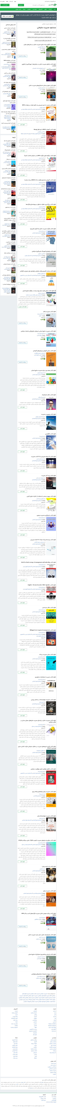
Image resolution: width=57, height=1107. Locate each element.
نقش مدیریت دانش (27, 240)
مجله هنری (15, 1056)
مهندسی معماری (52, 1043)
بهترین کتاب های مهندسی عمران (38, 739)
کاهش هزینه (26, 504)
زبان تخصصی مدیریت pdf (36, 592)
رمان (55, 1013)
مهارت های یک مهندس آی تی (34, 148)
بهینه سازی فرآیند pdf (36, 212)
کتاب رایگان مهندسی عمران (32, 737)
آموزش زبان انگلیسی (37, 570)
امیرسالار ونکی (41, 397)
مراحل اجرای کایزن (31, 506)
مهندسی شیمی (53, 1049)
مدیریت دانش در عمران (36, 730)
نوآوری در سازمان (38, 506)
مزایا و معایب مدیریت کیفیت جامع (35, 853)
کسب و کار (22, 242)
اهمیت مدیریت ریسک (25, 664)
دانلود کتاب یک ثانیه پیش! (49, 866)
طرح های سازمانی (34, 404)
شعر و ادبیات (53, 1063)
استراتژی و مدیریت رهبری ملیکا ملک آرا (27, 525)
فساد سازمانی (35, 999)
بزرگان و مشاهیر (34, 1040)
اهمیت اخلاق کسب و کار (33, 782)
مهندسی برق (53, 1045)
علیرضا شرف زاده (40, 333)
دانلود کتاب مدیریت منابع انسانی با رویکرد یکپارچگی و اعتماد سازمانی (38, 331)
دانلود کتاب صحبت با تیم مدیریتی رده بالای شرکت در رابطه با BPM (39, 105)
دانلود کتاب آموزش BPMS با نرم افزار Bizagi (45, 129)
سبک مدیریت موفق (31, 483)
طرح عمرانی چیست (41, 733)
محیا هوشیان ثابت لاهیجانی (38, 68)
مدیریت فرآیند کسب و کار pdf (39, 142)
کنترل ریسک (31, 662)
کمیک (55, 1020)
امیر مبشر (8, 268)
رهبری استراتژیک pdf (41, 526)
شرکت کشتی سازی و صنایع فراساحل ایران (37, 759)
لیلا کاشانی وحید (40, 314)
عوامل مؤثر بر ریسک (37, 669)
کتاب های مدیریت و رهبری (35, 685)
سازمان (40, 315)
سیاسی (35, 1023)
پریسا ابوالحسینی (40, 976)
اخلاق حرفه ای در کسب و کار (39, 780)
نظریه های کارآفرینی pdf (36, 441)
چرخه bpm (27, 118)
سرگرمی (35, 1047)
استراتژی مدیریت (31, 530)
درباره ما (54, 1098)
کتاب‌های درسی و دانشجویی (7, 106)
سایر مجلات (15, 1058)
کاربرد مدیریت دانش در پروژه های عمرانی (34, 731)
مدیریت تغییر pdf (33, 709)
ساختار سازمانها (23, 483)
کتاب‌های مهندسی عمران (37, 726)
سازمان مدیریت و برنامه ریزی (33, 32)
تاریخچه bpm (32, 118)
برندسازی (28, 487)
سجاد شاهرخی (7, 31)
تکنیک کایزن (38, 504)
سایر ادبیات (54, 1031)
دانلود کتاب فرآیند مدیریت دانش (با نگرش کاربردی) (43, 229)
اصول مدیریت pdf (32, 526)
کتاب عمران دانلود (22, 735)
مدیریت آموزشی (29, 466)
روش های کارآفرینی (37, 445)
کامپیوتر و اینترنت (14, 1027)
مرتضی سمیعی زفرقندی (39, 353)
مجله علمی (15, 1052)
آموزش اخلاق (38, 777)
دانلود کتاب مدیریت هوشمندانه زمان (46, 816)
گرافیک (16, 1025)
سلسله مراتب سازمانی (40, 507)
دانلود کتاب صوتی (23, 306)
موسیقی (35, 1052)
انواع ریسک (31, 669)
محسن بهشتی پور (6, 127)
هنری (36, 1056)
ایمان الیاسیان (41, 657)
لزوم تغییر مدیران (25, 711)
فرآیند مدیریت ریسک (34, 664)
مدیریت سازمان (25, 259)
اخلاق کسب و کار (42, 782)
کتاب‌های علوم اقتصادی (37, 255)
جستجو (21, 5)
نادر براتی (8, 142)
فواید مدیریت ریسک (28, 666)
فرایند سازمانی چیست (23, 114)
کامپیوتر (40, 9)
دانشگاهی (36, 919)
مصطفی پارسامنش (40, 498)
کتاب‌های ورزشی (7, 104)
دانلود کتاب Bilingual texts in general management (43, 630)
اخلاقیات (33, 777)
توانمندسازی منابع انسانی (36, 296)
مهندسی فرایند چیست (40, 217)
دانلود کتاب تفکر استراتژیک (49, 395)
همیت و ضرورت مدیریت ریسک (39, 666)
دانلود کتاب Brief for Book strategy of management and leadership (38, 562)
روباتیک (54, 1050)
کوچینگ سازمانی (38, 261)
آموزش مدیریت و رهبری (27, 422)
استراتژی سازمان (42, 404)
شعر (55, 1014)
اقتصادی (35, 1011)
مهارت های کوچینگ (35, 262)
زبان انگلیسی (33, 594)
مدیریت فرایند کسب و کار (28, 163)
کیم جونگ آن (7, 257)
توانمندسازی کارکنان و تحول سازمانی (26, 300)
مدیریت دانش (26, 236)
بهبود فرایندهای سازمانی (40, 118)
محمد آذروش (7, 223)
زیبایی (35, 1045)
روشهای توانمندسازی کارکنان (39, 300)
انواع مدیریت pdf (36, 242)
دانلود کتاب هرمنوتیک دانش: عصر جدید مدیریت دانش (42, 935)
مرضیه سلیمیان (41, 956)
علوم (45, 9)
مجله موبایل (15, 1041)
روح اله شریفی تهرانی (40, 416)
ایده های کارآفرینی (28, 445)
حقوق (36, 1027)
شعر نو (54, 1016)
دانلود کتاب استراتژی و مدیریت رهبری (46, 515)
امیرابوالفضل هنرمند (6, 288)
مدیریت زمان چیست (41, 806)
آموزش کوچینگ (31, 261)
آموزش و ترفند (15, 1013)
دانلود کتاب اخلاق (26, 784)
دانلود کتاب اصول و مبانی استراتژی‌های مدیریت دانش (42, 85)
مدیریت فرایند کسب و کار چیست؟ (35, 114)
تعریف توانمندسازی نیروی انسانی (25, 298)
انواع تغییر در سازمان (36, 707)
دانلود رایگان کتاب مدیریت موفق (33, 528)
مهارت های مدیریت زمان (28, 799)
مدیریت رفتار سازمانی (33, 279)
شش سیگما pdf (26, 857)
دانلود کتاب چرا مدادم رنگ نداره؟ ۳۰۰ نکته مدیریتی (43, 540)
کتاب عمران (28, 735)
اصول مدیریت (42, 243)
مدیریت (37, 121)
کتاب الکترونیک (42, 1096)
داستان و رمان (53, 1065)
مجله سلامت (15, 1054)
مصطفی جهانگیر (41, 273)
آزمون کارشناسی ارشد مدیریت (26, 639)
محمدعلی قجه (7, 277)
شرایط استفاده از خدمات (51, 1102)
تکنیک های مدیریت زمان (26, 804)
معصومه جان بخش (40, 478)
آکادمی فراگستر (41, 132)
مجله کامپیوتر (15, 1040)
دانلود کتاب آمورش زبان (36, 572)
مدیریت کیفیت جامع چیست (35, 848)
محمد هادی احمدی (40, 459)
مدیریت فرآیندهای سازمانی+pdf (34, 113)
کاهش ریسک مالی (37, 667)
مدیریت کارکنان (23, 756)
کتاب (17, 1084)
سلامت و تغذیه (34, 1049)
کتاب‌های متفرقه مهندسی (7, 119)
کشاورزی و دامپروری (33, 1031)
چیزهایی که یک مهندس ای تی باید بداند (31, 120)
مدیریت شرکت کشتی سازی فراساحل (26, 757)
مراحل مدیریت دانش (29, 238)
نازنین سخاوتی (41, 253)
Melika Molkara (36, 641)
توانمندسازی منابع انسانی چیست (38, 298)
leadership (29, 572)
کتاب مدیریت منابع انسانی (34, 302)
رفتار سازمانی (28, 243)
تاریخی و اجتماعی (52, 1068)
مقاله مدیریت (38, 464)
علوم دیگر (35, 1034)
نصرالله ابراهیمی (41, 47)
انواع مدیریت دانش (35, 240)
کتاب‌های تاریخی (7, 117)
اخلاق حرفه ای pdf (35, 778)
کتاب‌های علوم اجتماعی (6, 43)
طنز (55, 1018)
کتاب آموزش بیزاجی (37, 139)
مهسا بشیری (7, 75)
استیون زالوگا (7, 115)
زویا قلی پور (7, 200)
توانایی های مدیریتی (37, 761)
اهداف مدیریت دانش (37, 238)
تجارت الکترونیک (14, 1018)
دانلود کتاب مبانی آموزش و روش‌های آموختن (44, 351)
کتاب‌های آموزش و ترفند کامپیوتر (35, 133)
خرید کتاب (43, 1100)
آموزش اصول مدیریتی (36, 422)
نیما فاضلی (42, 869)
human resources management (36, 304)
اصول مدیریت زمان (37, 799)
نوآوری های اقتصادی (23, 506)
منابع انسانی (20, 304)
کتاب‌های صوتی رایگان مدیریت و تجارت (43, 40)
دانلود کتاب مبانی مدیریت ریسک (47, 654)
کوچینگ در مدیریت (23, 261)
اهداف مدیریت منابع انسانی (35, 378)
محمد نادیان (41, 937)
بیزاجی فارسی (29, 139)
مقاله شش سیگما (36, 859)
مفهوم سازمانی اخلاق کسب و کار (26, 780)
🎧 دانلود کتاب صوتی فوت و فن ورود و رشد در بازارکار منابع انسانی (39, 291)
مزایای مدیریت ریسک (29, 667)
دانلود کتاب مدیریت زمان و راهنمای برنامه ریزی (44, 791)
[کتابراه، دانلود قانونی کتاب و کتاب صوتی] (42, 52)
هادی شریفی (41, 158)
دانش (41, 48)
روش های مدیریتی (35, 243)
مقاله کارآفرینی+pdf (38, 443)
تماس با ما (2, 1)
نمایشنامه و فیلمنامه (52, 1025)
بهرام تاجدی (41, 917)
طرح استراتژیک (38, 402)
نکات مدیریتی (38, 756)
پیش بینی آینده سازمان (35, 485)
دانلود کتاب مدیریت (34, 196)
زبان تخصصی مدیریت (36, 639)
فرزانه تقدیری (7, 84)
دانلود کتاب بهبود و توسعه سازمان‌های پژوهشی (43, 974)
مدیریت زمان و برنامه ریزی (31, 806)
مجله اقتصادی (15, 1047)
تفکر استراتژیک (23, 402)
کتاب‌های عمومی (28, 255)
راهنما (7, 1)
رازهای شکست (38, 483)
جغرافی (35, 1018)
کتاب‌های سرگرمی (7, 292)
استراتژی (43, 532)
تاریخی (35, 1016)
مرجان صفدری (41, 88)
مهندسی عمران (53, 1041)
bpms (33, 116)
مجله (24, 9)
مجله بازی (16, 1043)
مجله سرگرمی (15, 1045)
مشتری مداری (33, 487)
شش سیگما (32, 857)
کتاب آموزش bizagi (36, 141)
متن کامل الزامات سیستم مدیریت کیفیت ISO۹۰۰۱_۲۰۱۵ (39, 37)
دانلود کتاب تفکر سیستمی (49, 607)
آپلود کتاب (5, 5)
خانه (55, 9)
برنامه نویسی (15, 1016)
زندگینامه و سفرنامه (52, 1023)
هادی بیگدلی (7, 161)
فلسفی (35, 1025)
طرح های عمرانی (22, 731)
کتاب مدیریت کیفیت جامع (24, 850)
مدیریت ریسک (38, 662)
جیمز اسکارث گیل (6, 152)
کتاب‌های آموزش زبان (6, 225)
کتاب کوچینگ (42, 262)
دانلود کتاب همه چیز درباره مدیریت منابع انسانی (43, 370)
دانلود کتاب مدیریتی (33, 259)
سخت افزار (15, 1020)
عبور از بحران (26, 485)
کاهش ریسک (26, 662)
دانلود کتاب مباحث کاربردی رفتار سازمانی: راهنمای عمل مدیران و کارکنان (38, 271)
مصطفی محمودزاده (40, 750)
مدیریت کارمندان (32, 424)
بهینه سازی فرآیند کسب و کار (31, 214)
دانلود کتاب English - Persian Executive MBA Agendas (42, 585)
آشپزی (35, 1041)
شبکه (16, 1022)
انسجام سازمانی (42, 999)
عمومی (29, 9)
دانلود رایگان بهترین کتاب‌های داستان (7, 144)
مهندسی (35, 9)
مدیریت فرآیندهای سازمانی (39, 116)
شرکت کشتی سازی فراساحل (39, 757)
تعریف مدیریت (26, 464)
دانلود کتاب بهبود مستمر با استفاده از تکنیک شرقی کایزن (41, 496)
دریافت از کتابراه (22, 56)
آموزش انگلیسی (29, 570)
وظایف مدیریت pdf (29, 242)
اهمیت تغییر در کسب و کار (34, 711)
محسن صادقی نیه (29, 641)
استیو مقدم (41, 702)
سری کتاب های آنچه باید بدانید (34, 823)
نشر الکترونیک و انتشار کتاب (50, 1)
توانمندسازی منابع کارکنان (25, 296)
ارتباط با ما (54, 1096)
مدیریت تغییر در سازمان (27, 707)
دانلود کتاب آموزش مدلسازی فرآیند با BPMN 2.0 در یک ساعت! (40, 180)
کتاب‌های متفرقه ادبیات (6, 247)
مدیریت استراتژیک (30, 402)
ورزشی (35, 1054)
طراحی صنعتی (53, 1040)
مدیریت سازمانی (25, 424)
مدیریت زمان (42, 485)
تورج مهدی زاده (41, 771)
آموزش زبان (53, 1029)
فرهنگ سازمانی (28, 777)
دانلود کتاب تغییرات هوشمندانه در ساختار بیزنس (43, 700)
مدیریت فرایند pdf (37, 163)
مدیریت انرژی (32, 504)
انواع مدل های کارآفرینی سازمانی (34, 447)
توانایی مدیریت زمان (36, 878)
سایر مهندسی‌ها (53, 1052)
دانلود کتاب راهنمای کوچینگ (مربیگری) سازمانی (44, 251)
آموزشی (54, 1074)
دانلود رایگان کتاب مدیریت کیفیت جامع (37, 851)
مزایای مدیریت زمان (36, 801)
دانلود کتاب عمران (41, 737)
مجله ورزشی (15, 1049)
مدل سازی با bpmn (37, 187)
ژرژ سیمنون (7, 170)
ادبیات (50, 9)
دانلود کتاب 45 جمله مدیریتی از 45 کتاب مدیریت (43, 456)
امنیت (16, 1014)
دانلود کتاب (22, 124)
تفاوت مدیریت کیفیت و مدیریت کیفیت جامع (32, 855)
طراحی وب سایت (14, 1023)
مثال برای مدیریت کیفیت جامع (37, 850)
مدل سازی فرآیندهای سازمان (25, 116)
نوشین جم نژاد (7, 190)
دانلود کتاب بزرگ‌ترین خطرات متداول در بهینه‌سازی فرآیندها (41, 204)
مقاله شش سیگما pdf (27, 859)
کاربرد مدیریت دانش (27, 733)
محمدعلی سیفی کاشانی (39, 542)
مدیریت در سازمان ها (41, 424)
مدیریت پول (21, 485)
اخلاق (32, 784)
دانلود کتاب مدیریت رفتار (49, 311)
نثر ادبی (54, 1022)
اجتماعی (35, 1022)
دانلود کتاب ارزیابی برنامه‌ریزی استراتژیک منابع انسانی (42, 954)
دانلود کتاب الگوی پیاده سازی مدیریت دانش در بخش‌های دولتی (40, 44)
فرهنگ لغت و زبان (52, 1027)
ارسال (31, 1088)
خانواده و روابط (34, 1043)
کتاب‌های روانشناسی (7, 33)
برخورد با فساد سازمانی (40, 487)
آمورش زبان (23, 570)
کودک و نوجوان (34, 1050)
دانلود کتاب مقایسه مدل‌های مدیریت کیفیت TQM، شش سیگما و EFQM (37, 840)
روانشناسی (35, 1020)
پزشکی (35, 1014)
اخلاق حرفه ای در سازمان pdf (25, 778)
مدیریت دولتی (23, 466)
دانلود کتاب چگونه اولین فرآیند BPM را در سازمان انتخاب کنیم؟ (40, 155)
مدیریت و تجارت (53, 1070)
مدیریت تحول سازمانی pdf (31, 995)
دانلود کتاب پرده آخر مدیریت (48, 475)
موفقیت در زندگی (38, 803)
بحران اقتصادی (28, 488)
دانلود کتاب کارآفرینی (50, 434)
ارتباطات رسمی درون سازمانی (25, 999)
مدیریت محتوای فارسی (45, 32)
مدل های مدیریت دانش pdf (35, 236)
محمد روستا (41, 794)
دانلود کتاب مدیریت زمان (49, 891)
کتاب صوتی (18, 9)
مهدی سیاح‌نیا (41, 293)
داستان (54, 1011)
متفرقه (35, 1058)
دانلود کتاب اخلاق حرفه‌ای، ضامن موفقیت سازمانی (43, 769)
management (24, 572)
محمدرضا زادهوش (6, 211)
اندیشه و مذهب (34, 1013)
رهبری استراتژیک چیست (40, 530)
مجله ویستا (41, 436)
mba (19, 594)
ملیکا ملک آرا (41, 231)
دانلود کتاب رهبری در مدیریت (48, 414)
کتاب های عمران (22, 737)
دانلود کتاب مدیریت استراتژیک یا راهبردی (45, 677)
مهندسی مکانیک (52, 1047)
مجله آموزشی (15, 1050)
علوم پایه (35, 1032)
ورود (15, 1)
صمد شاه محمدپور (6, 42)
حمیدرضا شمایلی (40, 373)
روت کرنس (42, 107)
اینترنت (16, 1011)
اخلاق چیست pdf (36, 784)
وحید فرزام (7, 53)
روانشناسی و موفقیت (52, 1067)
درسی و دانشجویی (33, 1029)
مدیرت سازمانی (29, 280)
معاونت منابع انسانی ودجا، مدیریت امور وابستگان (44, 34)
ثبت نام (11, 1)
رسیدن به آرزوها (30, 803)
